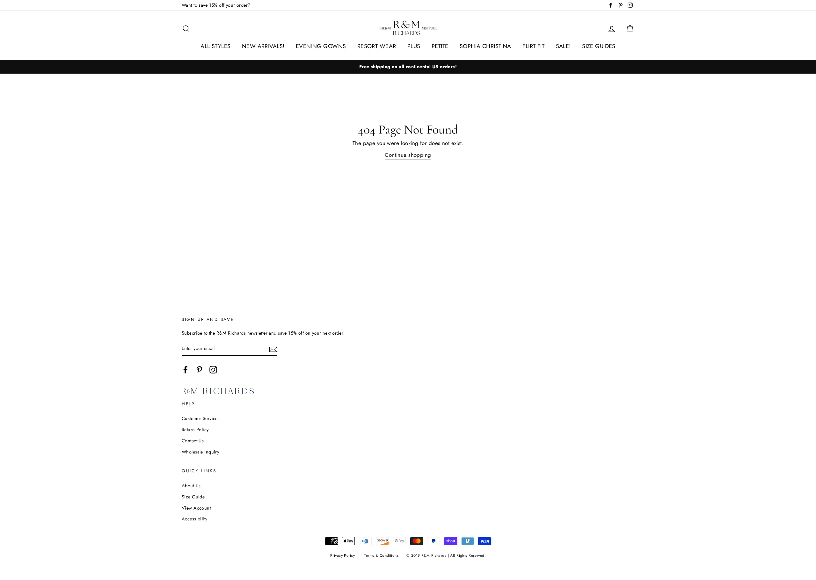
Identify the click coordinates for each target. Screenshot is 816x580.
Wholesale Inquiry (200, 452)
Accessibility (195, 519)
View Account (196, 508)
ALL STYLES (215, 46)
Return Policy (195, 429)
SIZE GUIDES (599, 46)
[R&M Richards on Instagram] (213, 369)
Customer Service (200, 418)
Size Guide (193, 497)
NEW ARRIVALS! (263, 46)
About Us (191, 485)
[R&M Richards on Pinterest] (199, 369)
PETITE (440, 46)
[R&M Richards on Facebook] (185, 369)
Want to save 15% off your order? (216, 5)
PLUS (413, 46)
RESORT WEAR (376, 46)
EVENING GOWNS (321, 46)
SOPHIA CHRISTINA (485, 46)
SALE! (563, 46)
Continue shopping (408, 155)
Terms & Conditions (381, 555)
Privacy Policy (342, 555)
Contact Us (193, 441)
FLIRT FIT (533, 46)
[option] (408, 66)
